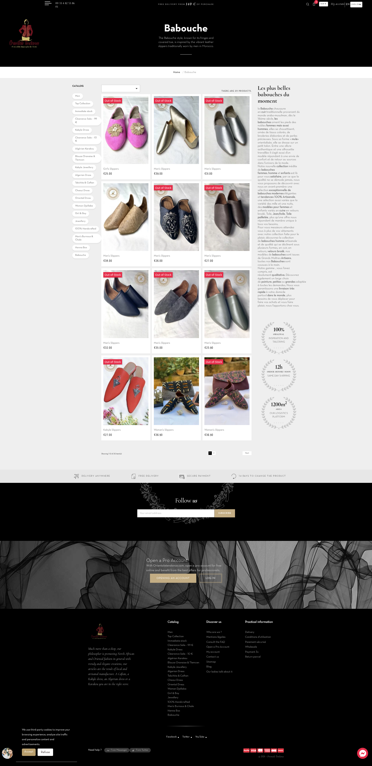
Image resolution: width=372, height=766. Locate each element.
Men (77, 96)
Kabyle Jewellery (84, 167)
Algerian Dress (83, 175)
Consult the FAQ (215, 642)
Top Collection (82, 103)
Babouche (80, 255)
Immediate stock (83, 111)
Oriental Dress (83, 198)
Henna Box (81, 247)
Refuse (45, 752)
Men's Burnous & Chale (84, 238)
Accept (28, 751)
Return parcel (253, 657)
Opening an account (173, 578)
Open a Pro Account (217, 647)
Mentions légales (216, 637)
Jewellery (80, 221)
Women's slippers (164, 430)
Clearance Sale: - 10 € (86, 139)
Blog (209, 666)
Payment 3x (252, 652)
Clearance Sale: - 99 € (86, 121)
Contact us (212, 657)
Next (247, 453)
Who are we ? (214, 632)
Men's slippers (162, 169)
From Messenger (119, 750)
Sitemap (211, 662)
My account (213, 652)
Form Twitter (142, 750)
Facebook (171, 737)
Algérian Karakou (84, 149)
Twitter (186, 737)
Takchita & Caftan (84, 183)
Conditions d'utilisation (258, 637)
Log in (210, 578)
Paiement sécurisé (255, 642)
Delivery (249, 632)
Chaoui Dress (82, 190)
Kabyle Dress (82, 130)
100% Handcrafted (85, 229)
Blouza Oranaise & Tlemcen (85, 158)
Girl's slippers (111, 169)
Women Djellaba (84, 206)
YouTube (199, 737)
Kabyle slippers (112, 430)
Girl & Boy (80, 213)
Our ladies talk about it (219, 672)
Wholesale (251, 647)
